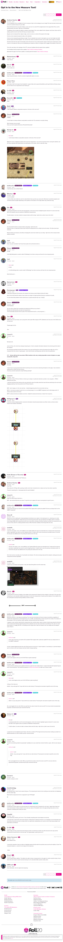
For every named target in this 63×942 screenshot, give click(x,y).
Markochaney (11, 56)
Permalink (9, 21)
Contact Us (33, 886)
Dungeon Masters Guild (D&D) (40, 915)
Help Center (38, 886)
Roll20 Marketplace (8, 901)
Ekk (8, 207)
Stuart (9, 855)
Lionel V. (10, 334)
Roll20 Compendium (8, 902)
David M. (10, 98)
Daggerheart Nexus (38, 899)
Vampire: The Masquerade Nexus (41, 901)
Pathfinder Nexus (37, 898)
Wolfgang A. (11, 399)
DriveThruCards (7, 911)
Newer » (59, 14)
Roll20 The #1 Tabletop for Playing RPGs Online (13, 895)
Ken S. (9, 65)
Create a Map (36, 910)
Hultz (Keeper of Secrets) (15, 475)
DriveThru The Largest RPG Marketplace (10, 906)
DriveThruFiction (7, 910)
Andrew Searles (12, 20)
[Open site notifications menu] (57, 2)
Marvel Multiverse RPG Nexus (40, 902)
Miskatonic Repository (38, 919)
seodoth (9, 528)
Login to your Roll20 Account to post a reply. (21, 880)
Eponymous (11, 282)
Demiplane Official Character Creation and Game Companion (44, 895)
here (12, 938)
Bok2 (9, 106)
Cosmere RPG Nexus (38, 904)
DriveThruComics (8, 908)
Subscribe (52, 2)
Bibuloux (10, 194)
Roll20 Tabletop (7, 898)
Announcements (13, 10)
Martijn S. (10, 130)
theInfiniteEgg (11, 788)
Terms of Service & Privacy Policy (22, 886)
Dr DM (9, 90)
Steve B (9, 515)
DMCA (29, 886)
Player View (11, 81)
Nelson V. (10, 714)
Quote (13, 21)
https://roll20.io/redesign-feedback (34, 49)
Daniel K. (10, 776)
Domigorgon (11, 290)
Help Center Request (34, 667)
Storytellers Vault (37, 920)
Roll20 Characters (8, 899)
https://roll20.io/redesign (42, 51)
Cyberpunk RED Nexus (38, 905)
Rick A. (9, 591)
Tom (8, 316)
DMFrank (10, 865)
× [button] (61, 936)
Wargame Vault (7, 913)
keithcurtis (10, 73)
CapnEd (9, 814)
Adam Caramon (12, 837)
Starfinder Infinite (37, 918)
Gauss (9, 114)
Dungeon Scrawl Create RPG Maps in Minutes (40, 908)
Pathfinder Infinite (37, 916)
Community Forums (4, 10)
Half (8, 241)
